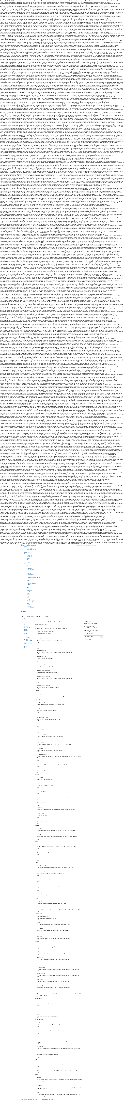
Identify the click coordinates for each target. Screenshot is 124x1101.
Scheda (91, 633)
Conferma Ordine (88, 639)
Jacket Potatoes (27, 637)
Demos (25, 546)
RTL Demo (29, 551)
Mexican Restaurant (31, 549)
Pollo (28, 597)
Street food (30, 601)
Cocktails (29, 579)
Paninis (25, 636)
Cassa (90, 632)
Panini (28, 591)
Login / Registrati (81, 545)
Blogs (25, 564)
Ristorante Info (57, 621)
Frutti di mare (30, 586)
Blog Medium (30, 566)
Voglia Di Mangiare (29, 571)
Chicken (26, 635)
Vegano (28, 604)
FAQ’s (28, 558)
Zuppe (28, 609)
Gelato (28, 587)
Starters (26, 639)
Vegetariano (29, 606)
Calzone (26, 626)
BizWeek (53, 1099)
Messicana (29, 590)
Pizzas (25, 625)
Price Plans (29, 555)
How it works (30, 556)
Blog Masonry (30, 568)
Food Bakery (30, 548)
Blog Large (29, 565)
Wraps (25, 633)
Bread (25, 646)
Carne (28, 576)
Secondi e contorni (31, 600)
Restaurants (26, 552)
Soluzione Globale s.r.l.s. (34, 1099)
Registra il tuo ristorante (90, 545)
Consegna (90, 627)
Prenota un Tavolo (47, 621)
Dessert (28, 580)
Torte (28, 603)
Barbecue (29, 573)
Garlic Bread (27, 627)
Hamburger (29, 589)
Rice (25, 645)
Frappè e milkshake (31, 583)
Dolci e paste (30, 581)
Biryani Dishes (27, 642)
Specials (26, 632)
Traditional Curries (28, 640)
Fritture (28, 584)
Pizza (28, 596)
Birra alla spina (30, 574)
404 (28, 559)
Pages (25, 554)
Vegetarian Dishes (28, 643)
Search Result (30, 561)
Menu (38, 621)
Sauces (25, 647)
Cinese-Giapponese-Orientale (33, 577)
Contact (28, 562)
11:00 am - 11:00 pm (30, 619)
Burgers (26, 630)
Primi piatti (29, 599)
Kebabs (25, 629)
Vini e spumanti (30, 607)
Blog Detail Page (30, 569)
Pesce (28, 594)
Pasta (28, 593)
